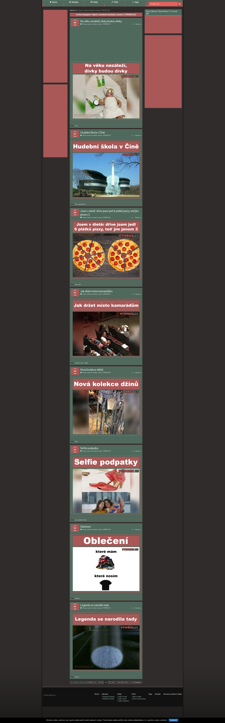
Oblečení (85, 526)
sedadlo (86, 363)
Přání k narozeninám (139, 699)
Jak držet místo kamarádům (96, 291)
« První (90, 682)
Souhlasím (173, 720)
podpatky (80, 520)
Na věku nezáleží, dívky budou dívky (101, 21)
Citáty (119, 694)
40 (126, 682)
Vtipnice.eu (138, 24)
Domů (97, 694)
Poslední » (138, 682)
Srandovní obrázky (108, 697)
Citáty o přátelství (123, 701)
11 (109, 682)
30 (123, 682)
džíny (76, 441)
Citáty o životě (122, 697)
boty (76, 520)
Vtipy (150, 694)
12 (113, 682)
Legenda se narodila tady (94, 605)
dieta (76, 284)
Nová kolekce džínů (91, 369)
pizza (79, 284)
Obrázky (105, 694)
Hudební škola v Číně (92, 132)
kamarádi (77, 363)
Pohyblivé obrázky (108, 699)
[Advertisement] (55, 46)
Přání (134, 694)
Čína (76, 204)
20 (119, 682)
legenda (77, 676)
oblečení (77, 598)
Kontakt (158, 694)
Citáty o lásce (122, 699)
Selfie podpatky (89, 448)
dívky (76, 125)
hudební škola (82, 204)
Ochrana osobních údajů (172, 694)
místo (82, 363)
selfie (85, 520)
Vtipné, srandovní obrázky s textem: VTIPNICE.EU (97, 24)
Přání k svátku (136, 697)
